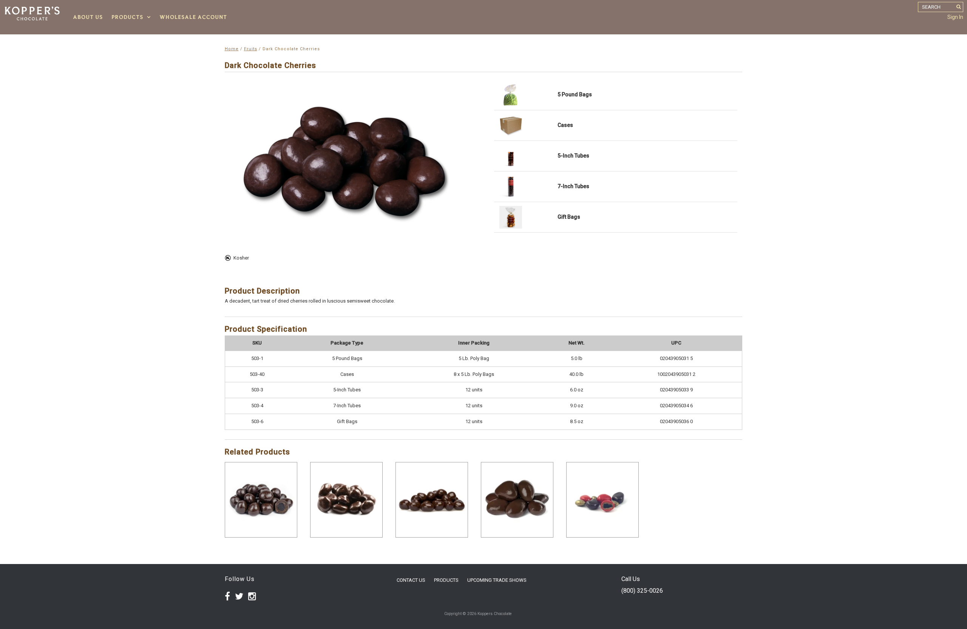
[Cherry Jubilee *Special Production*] (602, 499)
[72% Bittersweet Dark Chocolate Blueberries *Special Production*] (261, 499)
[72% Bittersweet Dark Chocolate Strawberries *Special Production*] (517, 499)
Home (232, 48)
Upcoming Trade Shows (497, 580)
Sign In (955, 17)
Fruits (250, 48)
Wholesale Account (193, 17)
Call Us (630, 579)
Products (127, 17)
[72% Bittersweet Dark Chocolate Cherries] (346, 499)
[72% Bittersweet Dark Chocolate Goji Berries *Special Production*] (432, 499)
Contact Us (411, 580)
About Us (88, 17)
